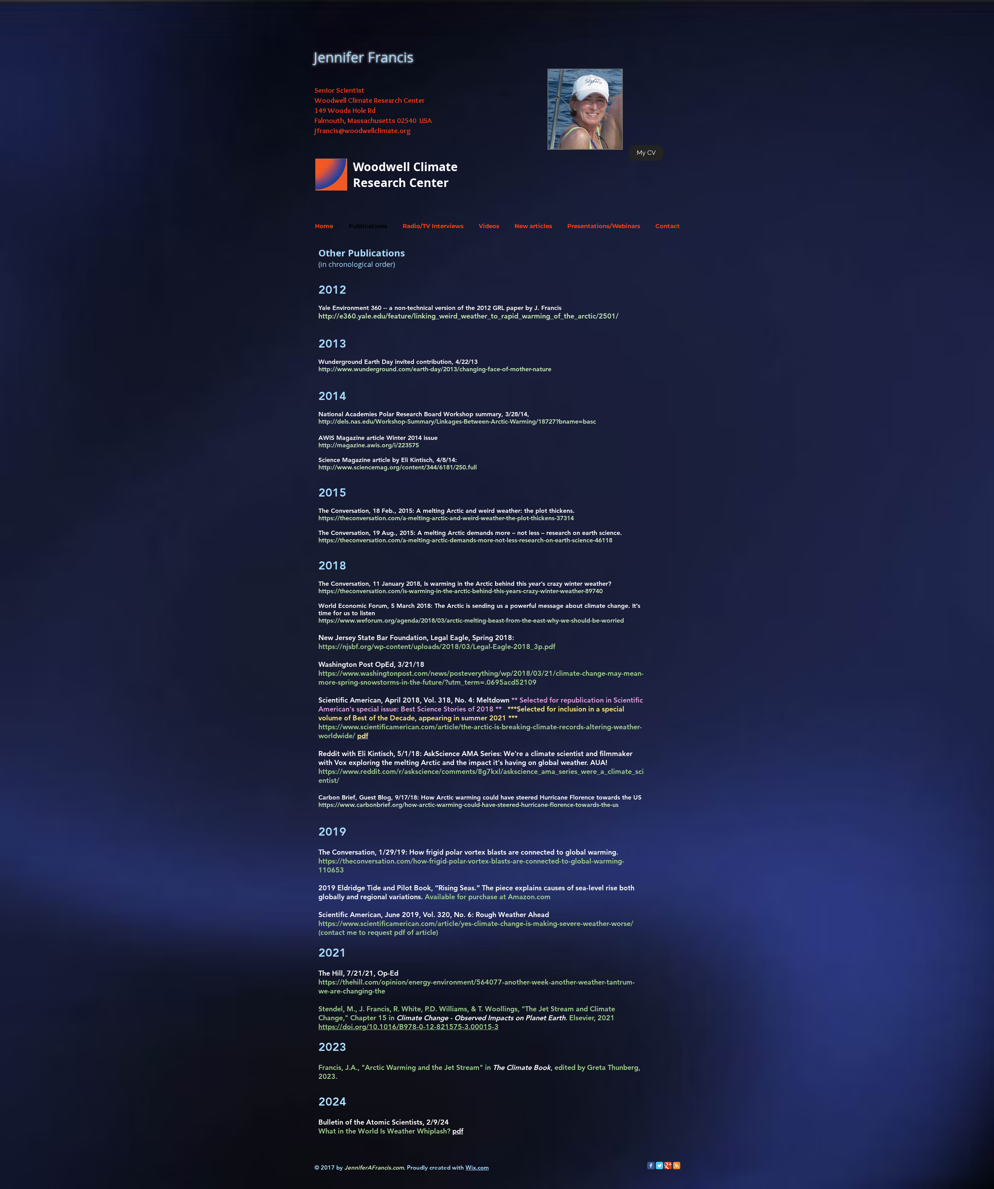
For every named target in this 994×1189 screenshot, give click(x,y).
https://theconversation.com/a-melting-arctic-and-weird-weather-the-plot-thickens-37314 (446, 518)
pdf (457, 1131)
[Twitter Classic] (659, 1165)
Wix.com (477, 1167)
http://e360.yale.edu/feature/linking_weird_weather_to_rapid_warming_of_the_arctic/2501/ (468, 316)
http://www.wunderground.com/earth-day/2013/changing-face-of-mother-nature (434, 369)
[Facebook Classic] (651, 1165)
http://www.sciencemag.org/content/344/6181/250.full (397, 467)
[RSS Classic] (676, 1165)
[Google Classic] (668, 1165)
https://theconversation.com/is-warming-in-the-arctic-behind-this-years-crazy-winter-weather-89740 (460, 591)
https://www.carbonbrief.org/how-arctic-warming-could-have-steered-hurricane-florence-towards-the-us (468, 804)
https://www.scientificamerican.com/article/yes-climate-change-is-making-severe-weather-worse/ (475, 923)
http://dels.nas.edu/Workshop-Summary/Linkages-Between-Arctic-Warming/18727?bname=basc (457, 421)
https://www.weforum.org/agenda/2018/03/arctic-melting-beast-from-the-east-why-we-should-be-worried (471, 620)
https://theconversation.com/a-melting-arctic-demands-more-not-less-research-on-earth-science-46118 (465, 540)
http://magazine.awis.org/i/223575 (368, 445)
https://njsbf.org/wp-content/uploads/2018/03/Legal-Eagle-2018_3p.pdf (436, 646)
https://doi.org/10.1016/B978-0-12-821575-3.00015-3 (408, 1026)
